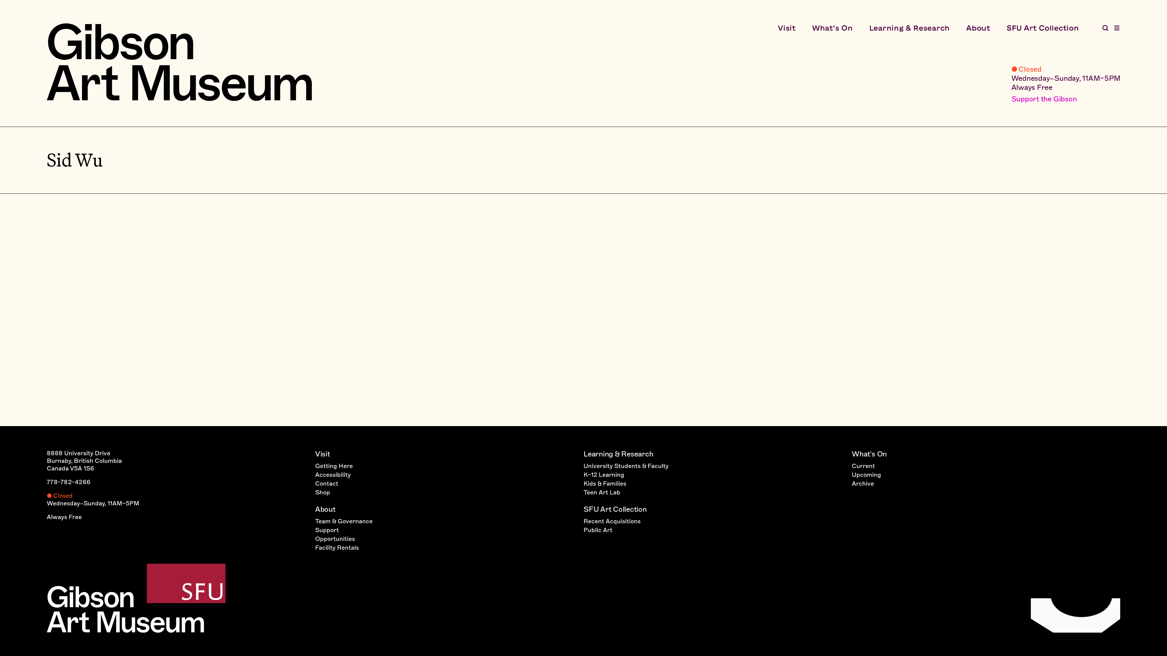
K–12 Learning (604, 474)
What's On (869, 453)
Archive (863, 483)
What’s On (832, 28)
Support (327, 530)
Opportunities (335, 538)
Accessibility (333, 474)
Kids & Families (605, 483)
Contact (326, 483)
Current (863, 466)
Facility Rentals (337, 547)
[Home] (179, 62)
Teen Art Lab (602, 492)
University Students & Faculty (626, 466)
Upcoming (866, 474)
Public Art (598, 530)
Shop (322, 492)
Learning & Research (909, 28)
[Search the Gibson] (1105, 28)
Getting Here (334, 466)
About (978, 28)
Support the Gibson (1044, 98)
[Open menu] (1117, 28)
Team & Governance (344, 521)
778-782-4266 (69, 482)
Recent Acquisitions (612, 521)
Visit (787, 28)
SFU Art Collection (1043, 28)
